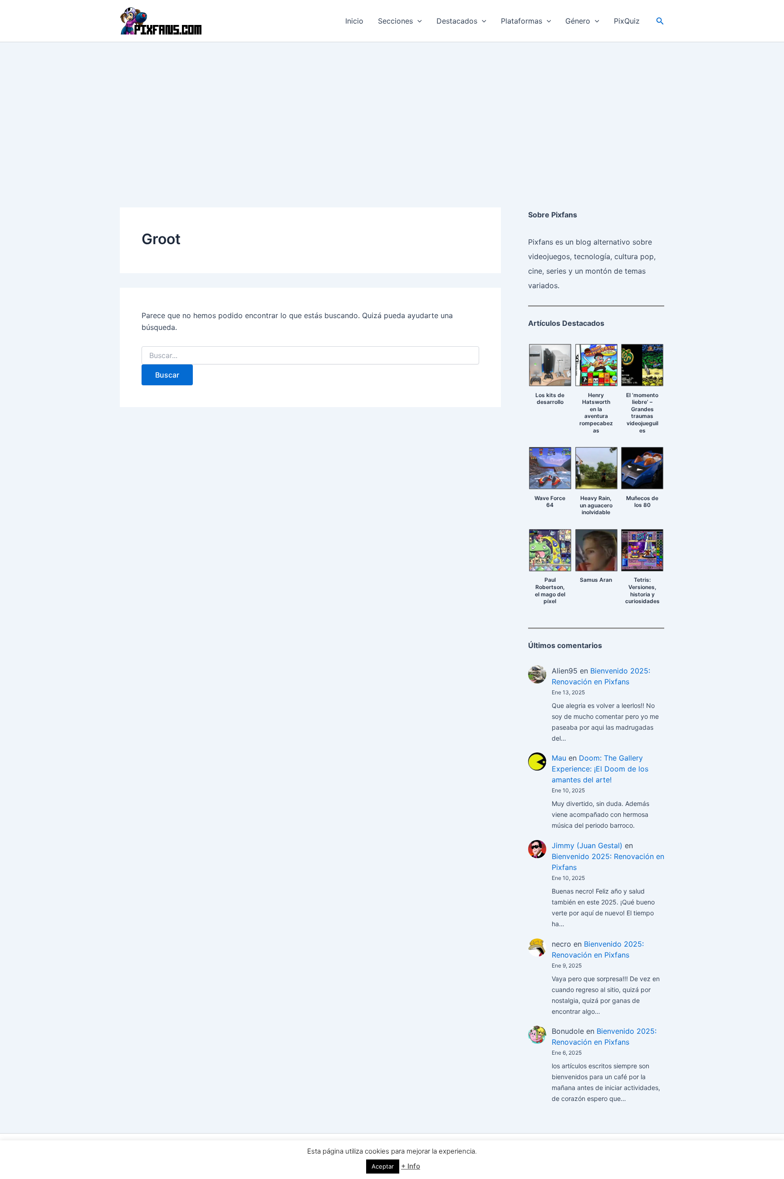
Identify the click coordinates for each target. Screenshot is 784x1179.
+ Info (410, 1166)
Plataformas (521, 20)
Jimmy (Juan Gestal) (587, 845)
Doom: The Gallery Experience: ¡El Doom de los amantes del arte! (600, 768)
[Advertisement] (392, 110)
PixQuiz (627, 20)
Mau (559, 757)
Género (577, 20)
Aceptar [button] (383, 1166)
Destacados (456, 20)
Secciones (395, 20)
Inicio (354, 20)
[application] (417, 21)
